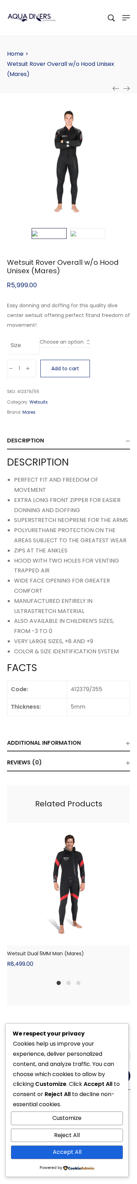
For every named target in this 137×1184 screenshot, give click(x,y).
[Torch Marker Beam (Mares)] (126, 88)
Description (25, 440)
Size (16, 345)
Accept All (67, 1152)
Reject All (67, 1135)
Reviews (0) (24, 762)
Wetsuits (39, 402)
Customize (66, 1118)
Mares (28, 412)
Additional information (44, 743)
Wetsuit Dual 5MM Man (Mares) (45, 953)
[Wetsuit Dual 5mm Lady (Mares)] (115, 88)
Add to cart (65, 368)
